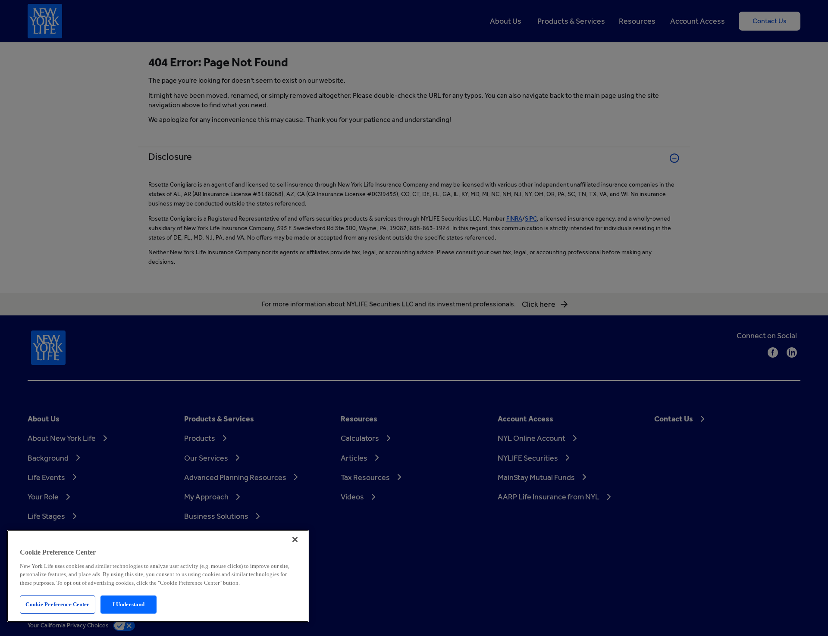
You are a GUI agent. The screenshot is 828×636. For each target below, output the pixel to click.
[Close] (294, 539)
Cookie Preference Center (57, 604)
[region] (158, 576)
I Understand (129, 604)
